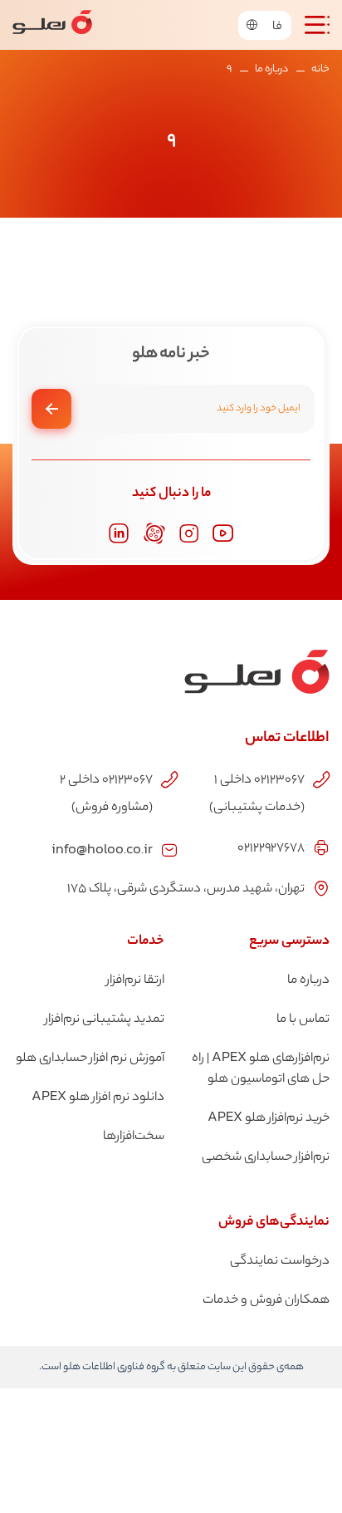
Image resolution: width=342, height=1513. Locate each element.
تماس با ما (303, 1019)
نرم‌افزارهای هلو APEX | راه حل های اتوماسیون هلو (261, 1069)
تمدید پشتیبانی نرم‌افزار (104, 1019)
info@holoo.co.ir (102, 848)
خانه (320, 69)
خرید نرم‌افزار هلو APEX (269, 1118)
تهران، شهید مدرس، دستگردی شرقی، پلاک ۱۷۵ (186, 889)
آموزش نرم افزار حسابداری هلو (90, 1059)
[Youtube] (223, 533)
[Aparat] (154, 533)
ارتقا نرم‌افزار (135, 980)
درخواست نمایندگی (280, 1261)
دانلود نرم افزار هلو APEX (98, 1098)
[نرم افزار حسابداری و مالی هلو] (52, 24)
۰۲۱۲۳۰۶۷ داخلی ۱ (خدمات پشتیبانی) (257, 794)
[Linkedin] (118, 533)
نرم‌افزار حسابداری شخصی (266, 1157)
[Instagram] (188, 533)
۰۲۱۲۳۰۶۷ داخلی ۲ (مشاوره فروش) (106, 794)
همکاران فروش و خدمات (266, 1300)
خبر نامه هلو (170, 354)
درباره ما (271, 69)
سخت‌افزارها (133, 1137)
